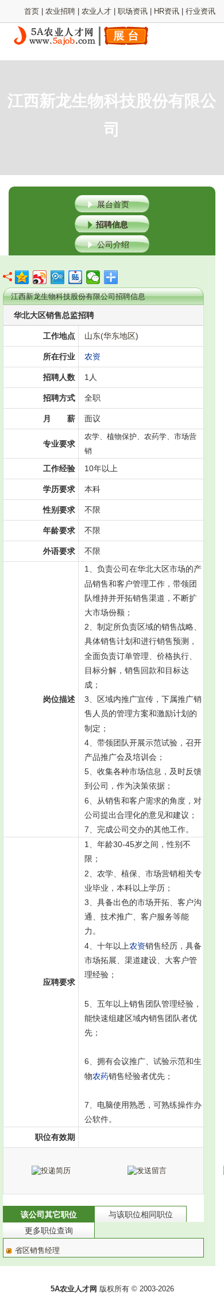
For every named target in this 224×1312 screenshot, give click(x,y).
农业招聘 (60, 11)
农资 (92, 356)
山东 (92, 335)
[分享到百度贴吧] (75, 277)
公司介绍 (113, 244)
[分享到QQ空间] (22, 277)
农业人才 (96, 11)
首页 (31, 11)
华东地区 (119, 335)
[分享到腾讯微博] (58, 277)
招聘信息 (112, 224)
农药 (100, 1076)
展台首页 (113, 204)
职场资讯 (133, 11)
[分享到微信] (93, 277)
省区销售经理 (37, 1250)
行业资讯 (200, 11)
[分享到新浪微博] (40, 277)
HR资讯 (166, 11)
